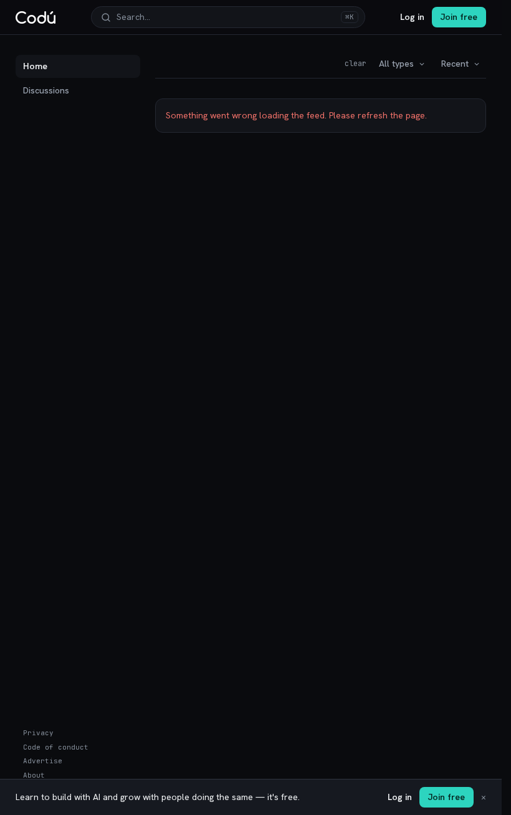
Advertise (42, 760)
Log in (412, 16)
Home (35, 66)
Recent (455, 63)
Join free (459, 16)
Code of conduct (55, 747)
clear (355, 64)
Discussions (46, 90)
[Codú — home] (35, 17)
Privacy (38, 732)
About (34, 775)
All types (396, 63)
